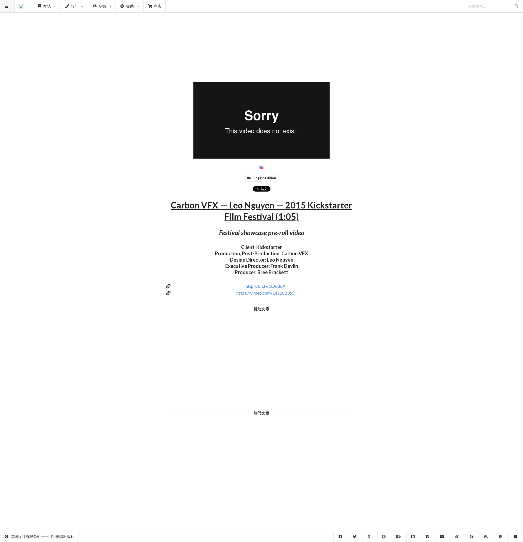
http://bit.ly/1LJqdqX (265, 286)
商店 (157, 6)
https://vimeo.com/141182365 (265, 292)
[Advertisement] (261, 38)
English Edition (265, 178)
